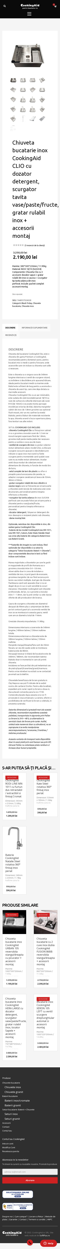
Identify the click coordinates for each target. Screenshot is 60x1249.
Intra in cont (7, 1143)
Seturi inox (11, 1114)
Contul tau (7, 1130)
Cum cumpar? (21, 1216)
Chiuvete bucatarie (11, 1082)
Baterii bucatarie (10, 1096)
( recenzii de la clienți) (35, 245)
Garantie (13, 1219)
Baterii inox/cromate (17, 1100)
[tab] (10, 327)
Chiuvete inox (28, 306)
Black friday (27, 303)
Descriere (10, 328)
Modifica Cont (8, 1147)
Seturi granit (12, 1118)
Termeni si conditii (36, 1219)
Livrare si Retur (36, 1216)
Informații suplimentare (34, 328)
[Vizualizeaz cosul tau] (55, 6)
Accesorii (6, 1123)
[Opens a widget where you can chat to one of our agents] (48, 1243)
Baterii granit (13, 1105)
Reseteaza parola (10, 1151)
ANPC (49, 1219)
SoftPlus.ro (45, 1235)
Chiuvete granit (14, 1092)
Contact (5, 1126)
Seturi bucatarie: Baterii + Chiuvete (18, 1109)
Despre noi (7, 1216)
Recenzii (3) (10, 335)
